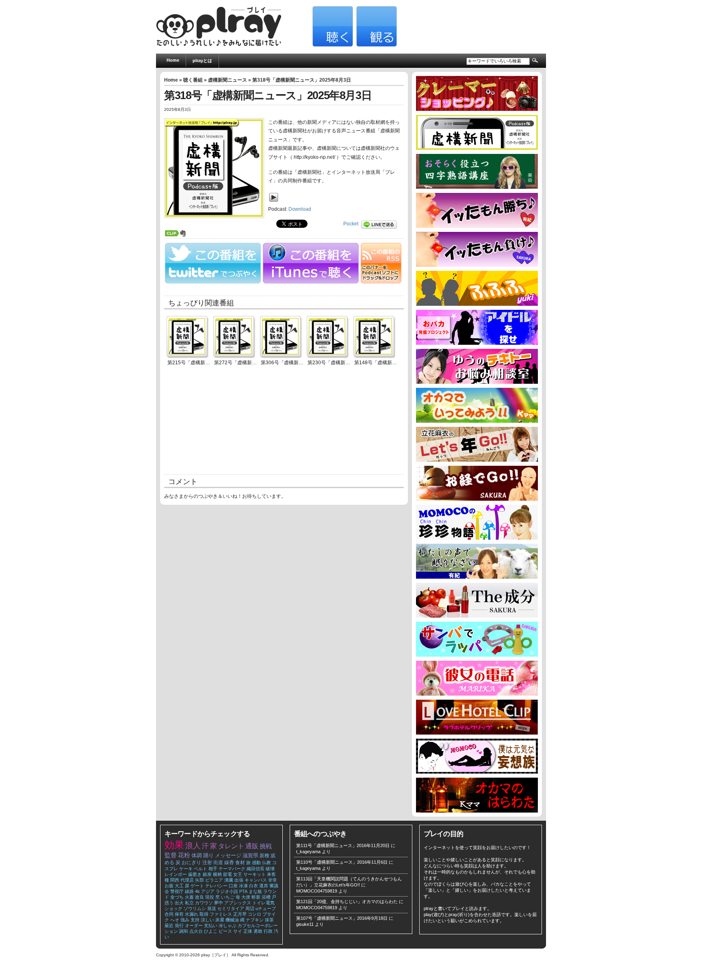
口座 (233, 885)
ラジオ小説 (227, 891)
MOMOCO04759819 (316, 890)
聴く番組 (193, 80)
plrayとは (202, 60)
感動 (256, 862)
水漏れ (191, 914)
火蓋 (189, 897)
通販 (251, 846)
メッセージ (228, 855)
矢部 (199, 880)
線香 (229, 862)
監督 (171, 855)
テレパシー (216, 885)
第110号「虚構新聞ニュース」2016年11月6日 (342, 862)
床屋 (219, 919)
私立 (189, 902)
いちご (227, 897)
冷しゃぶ (227, 925)
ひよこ (210, 931)
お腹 (169, 885)
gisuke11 (305, 924)
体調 (196, 855)
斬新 (255, 897)
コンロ (254, 914)
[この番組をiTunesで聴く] (311, 281)
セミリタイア (230, 908)
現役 (209, 897)
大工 (179, 885)
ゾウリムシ (195, 908)
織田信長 (255, 868)
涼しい (207, 919)
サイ (237, 931)
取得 (203, 914)
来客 (271, 874)
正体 (247, 931)
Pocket (350, 224)
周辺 (249, 908)
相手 (212, 868)
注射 (207, 862)
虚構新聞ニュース (227, 80)
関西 (174, 880)
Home (173, 60)
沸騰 (228, 880)
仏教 (266, 862)
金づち (177, 897)
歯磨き (195, 874)
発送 (211, 908)
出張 (238, 880)
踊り (208, 855)
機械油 (232, 919)
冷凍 (243, 885)
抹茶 (269, 919)
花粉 (184, 855)
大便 (245, 897)
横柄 (217, 874)
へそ (174, 919)
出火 (179, 902)
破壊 (270, 868)
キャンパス (256, 880)
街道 (218, 862)
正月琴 (240, 914)
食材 (240, 862)
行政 (268, 931)
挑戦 (266, 846)
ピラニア (214, 880)
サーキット (254, 874)
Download (299, 209)
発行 (179, 925)
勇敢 (258, 931)
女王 (237, 874)
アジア (207, 891)
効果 (174, 844)
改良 (199, 897)
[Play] (275, 203)
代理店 (187, 880)
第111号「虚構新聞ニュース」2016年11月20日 (343, 845)
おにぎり (191, 862)
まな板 (255, 891)
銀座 (207, 874)
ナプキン (255, 919)
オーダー (194, 925)
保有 (179, 914)
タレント (231, 846)
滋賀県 (250, 855)
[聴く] (331, 45)
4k (197, 891)
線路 (189, 891)
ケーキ (186, 868)
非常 (272, 880)
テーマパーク (232, 868)
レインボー (176, 874)
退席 (263, 885)
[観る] (375, 45)
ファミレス (221, 914)
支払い (210, 925)
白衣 (253, 885)
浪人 (193, 845)
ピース (225, 931)
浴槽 (266, 897)
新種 (264, 855)
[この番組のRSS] (381, 281)
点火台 (196, 931)
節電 (227, 874)
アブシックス (237, 902)
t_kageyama (308, 851)
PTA (243, 891)
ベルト (200, 868)
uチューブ (266, 908)
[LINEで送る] (381, 224)
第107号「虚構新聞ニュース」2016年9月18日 (342, 918)
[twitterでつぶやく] (213, 281)
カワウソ (204, 902)
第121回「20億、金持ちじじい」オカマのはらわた (347, 901)
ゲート (197, 885)
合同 (169, 914)
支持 (195, 919)
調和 (183, 931)
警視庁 (177, 891)
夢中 (218, 902)
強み (184, 919)
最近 (169, 925)
